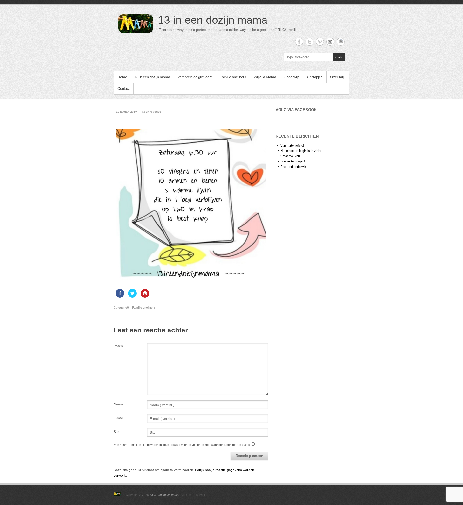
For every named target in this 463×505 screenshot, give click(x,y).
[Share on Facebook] (120, 296)
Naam (118, 404)
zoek (338, 57)
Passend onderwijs (293, 166)
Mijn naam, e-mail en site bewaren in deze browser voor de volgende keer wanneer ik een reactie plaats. (182, 445)
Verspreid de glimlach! (194, 77)
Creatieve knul (290, 156)
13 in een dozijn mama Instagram (330, 42)
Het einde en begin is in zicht (300, 151)
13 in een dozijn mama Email (341, 42)
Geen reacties (151, 111)
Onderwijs (292, 77)
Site (116, 432)
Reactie (120, 346)
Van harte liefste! (292, 145)
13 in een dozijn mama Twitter (309, 42)
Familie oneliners (233, 77)
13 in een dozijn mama (212, 20)
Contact (123, 88)
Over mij (337, 77)
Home (122, 77)
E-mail (118, 418)
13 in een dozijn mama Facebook (299, 42)
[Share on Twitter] (132, 296)
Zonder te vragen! (292, 161)
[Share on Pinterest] (145, 296)
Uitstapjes (315, 77)
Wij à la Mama (265, 77)
